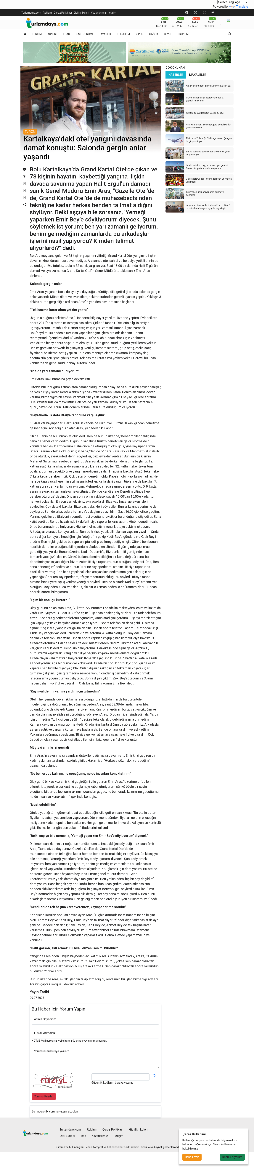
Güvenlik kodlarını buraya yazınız (112, 1082)
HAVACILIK (105, 34)
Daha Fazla (192, 1157)
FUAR (66, 34)
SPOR (139, 34)
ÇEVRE (168, 34)
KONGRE (52, 34)
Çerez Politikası (63, 12)
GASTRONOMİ (84, 34)
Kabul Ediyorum (232, 1157)
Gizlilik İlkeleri (81, 12)
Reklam (47, 12)
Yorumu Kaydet (43, 1096)
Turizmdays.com (31, 12)
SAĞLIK (153, 34)
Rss (83, 1136)
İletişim (112, 12)
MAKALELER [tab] (197, 74)
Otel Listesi (67, 1136)
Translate (242, 6)
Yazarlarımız (98, 12)
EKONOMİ (183, 34)
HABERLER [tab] (175, 74)
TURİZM (37, 34)
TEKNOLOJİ (124, 34)
